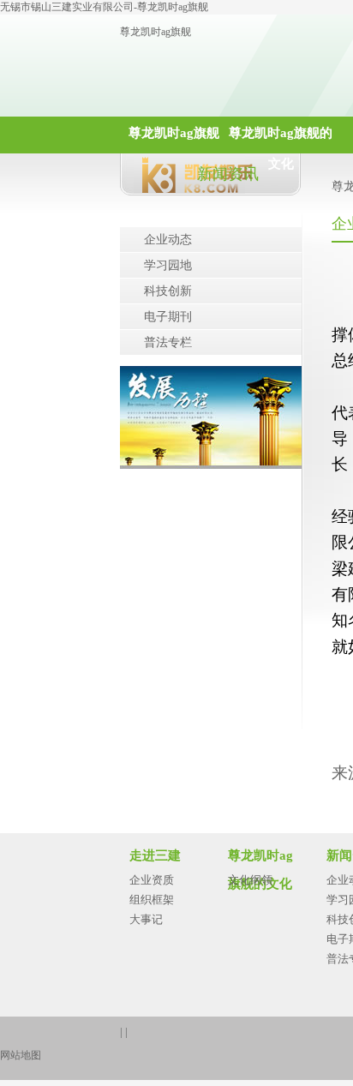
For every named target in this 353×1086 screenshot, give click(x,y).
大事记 (146, 919)
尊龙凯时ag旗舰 (155, 32)
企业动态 (168, 239)
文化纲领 (250, 879)
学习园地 (168, 265)
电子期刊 (168, 316)
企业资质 (151, 879)
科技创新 (168, 291)
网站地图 (20, 1055)
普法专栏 (168, 342)
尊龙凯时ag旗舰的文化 (280, 139)
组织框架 (151, 899)
